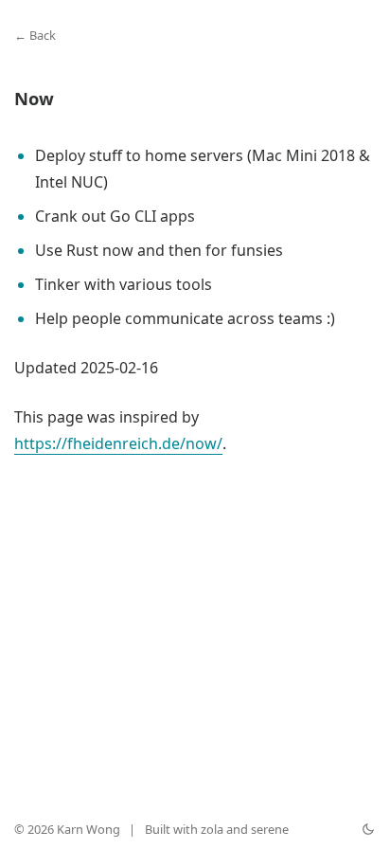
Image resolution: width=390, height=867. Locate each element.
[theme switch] (368, 829)
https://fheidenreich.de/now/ (118, 443)
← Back (35, 35)
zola (212, 829)
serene (270, 829)
